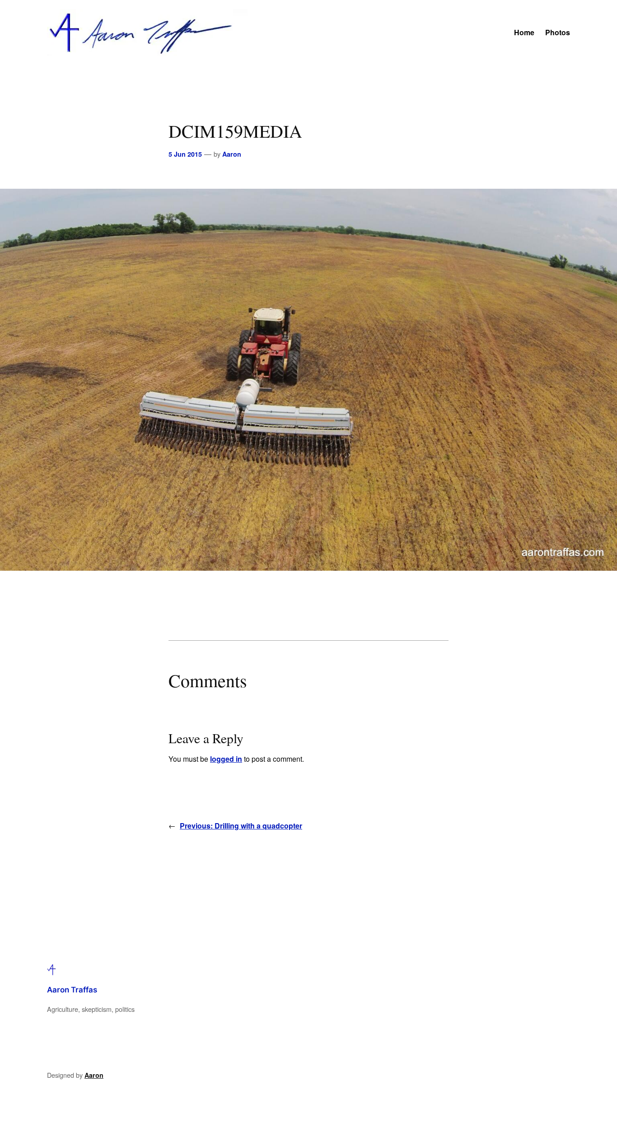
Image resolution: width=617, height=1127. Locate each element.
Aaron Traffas (72, 989)
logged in (226, 759)
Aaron (231, 153)
